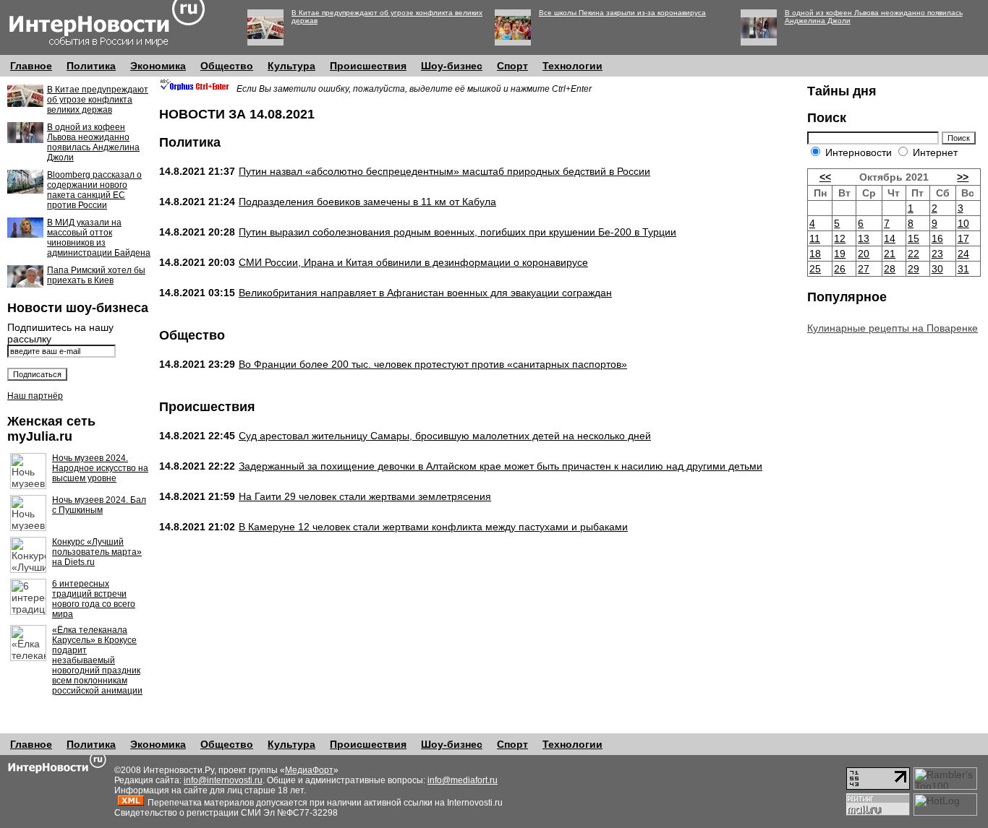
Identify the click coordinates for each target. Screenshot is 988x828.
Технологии (572, 66)
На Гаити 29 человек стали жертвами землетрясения (365, 496)
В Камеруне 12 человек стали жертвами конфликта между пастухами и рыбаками (433, 526)
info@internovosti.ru (223, 780)
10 (963, 223)
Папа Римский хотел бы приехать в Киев (96, 275)
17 (963, 238)
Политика (91, 66)
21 (889, 253)
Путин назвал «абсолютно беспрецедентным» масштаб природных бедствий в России (444, 171)
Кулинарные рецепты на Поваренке (892, 328)
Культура (291, 66)
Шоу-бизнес (451, 66)
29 (913, 269)
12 (840, 238)
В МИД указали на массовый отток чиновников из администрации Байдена (98, 237)
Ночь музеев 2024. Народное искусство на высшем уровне (100, 468)
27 (863, 269)
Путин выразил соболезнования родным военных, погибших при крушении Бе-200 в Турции (457, 232)
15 (913, 238)
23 (937, 253)
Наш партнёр (35, 396)
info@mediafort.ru (462, 780)
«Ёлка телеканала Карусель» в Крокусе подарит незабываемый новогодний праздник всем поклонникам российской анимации (97, 660)
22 (913, 253)
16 (937, 238)
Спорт (512, 66)
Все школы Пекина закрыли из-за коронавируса (622, 13)
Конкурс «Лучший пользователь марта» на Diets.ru (97, 552)
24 (963, 253)
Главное (31, 66)
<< (825, 177)
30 (937, 269)
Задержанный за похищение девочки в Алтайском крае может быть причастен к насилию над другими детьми (500, 466)
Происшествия (368, 66)
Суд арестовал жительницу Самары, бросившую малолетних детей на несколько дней (445, 435)
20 (863, 253)
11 (814, 238)
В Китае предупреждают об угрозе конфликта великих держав (97, 100)
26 (840, 269)
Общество (226, 66)
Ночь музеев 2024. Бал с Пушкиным (99, 505)
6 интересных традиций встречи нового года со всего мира (93, 599)
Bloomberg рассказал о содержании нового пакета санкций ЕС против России (94, 190)
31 (963, 269)
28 (889, 269)
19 (840, 253)
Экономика (158, 66)
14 (889, 238)
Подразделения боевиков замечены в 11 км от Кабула (367, 201)
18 (815, 253)
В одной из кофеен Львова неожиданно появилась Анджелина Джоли (93, 142)
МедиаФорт (309, 770)
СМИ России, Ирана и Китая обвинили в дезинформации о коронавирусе (413, 262)
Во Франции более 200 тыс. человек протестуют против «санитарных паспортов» (433, 364)
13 (863, 238)
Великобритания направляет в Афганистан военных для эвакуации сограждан (425, 292)
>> (962, 177)
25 (815, 269)
